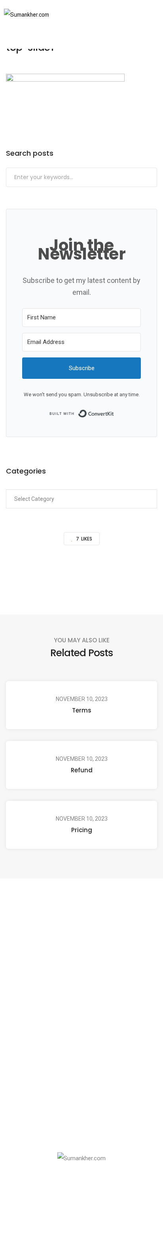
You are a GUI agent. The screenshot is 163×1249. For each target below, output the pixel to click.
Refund (82, 770)
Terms (81, 710)
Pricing (81, 830)
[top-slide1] (40, 573)
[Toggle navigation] (142, 14)
